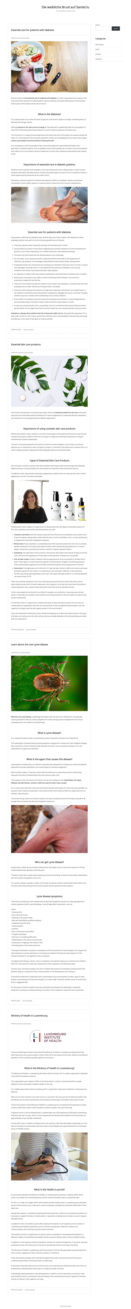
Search (97, 25)
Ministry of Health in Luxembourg (29, 1015)
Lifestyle (19, 329)
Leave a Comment (28, 329)
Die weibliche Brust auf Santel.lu (65, 7)
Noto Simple (67, 1306)
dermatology (20, 629)
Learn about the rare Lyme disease (29, 644)
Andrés (28, 38)
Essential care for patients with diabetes (32, 30)
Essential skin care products (26, 344)
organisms (20, 1290)
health (18, 1000)
